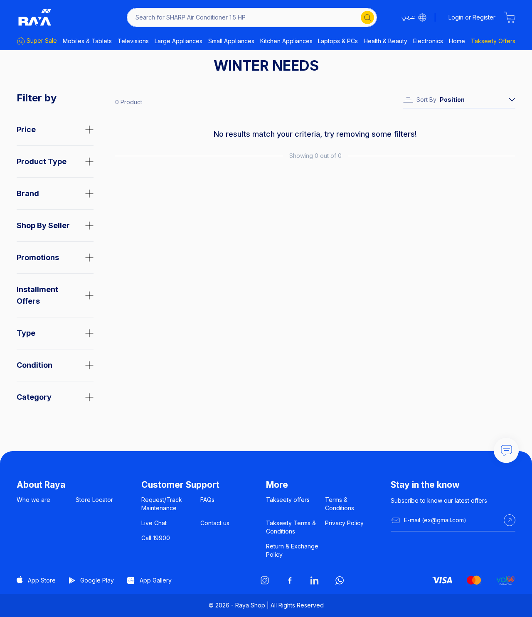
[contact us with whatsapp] (506, 450)
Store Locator (94, 499)
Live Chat (154, 522)
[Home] (35, 17)
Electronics (428, 40)
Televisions (133, 40)
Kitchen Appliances (286, 40)
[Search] (367, 17)
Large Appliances (178, 40)
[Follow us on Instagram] (265, 580)
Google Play (97, 580)
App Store (42, 580)
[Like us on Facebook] (290, 580)
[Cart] (509, 17)
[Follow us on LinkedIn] (314, 580)
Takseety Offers (493, 40)
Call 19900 (155, 537)
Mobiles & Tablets (87, 40)
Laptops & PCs (338, 40)
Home (457, 40)
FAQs (207, 499)
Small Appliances (231, 40)
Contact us (214, 522)
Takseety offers (288, 499)
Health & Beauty (385, 40)
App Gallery (156, 580)
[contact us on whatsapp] (339, 580)
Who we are (33, 499)
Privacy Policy (344, 522)
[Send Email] (509, 520)
